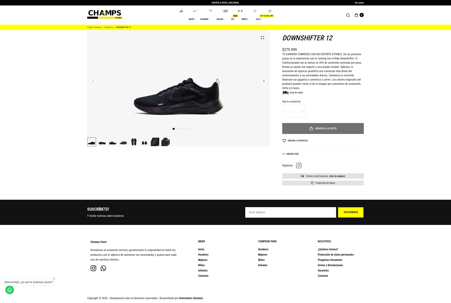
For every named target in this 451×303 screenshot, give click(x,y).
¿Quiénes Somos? (328, 249)
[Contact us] (9, 290)
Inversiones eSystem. (191, 298)
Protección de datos (325, 183)
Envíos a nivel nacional (325, 176)
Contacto (203, 275)
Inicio (201, 249)
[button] (177, 129)
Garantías (323, 270)
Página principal (94, 27)
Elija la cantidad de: (291, 101)
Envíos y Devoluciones (330, 265)
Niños (201, 265)
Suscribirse (351, 212)
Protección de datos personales (336, 254)
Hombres (203, 254)
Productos (108, 27)
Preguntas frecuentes (330, 260)
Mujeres (202, 260)
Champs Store (99, 242)
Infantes (203, 270)
